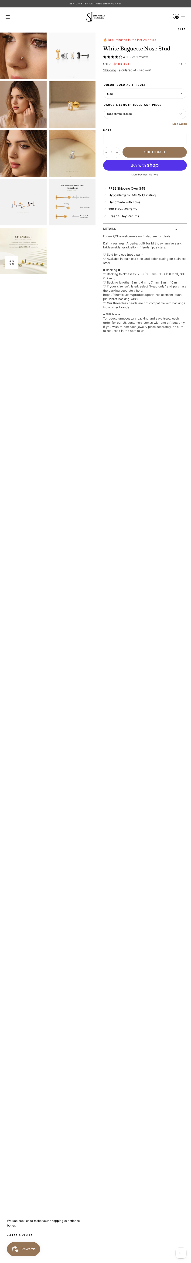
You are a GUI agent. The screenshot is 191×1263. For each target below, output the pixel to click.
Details (109, 229)
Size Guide (179, 123)
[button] (7, 17)
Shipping (109, 70)
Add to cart (155, 152)
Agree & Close (20, 1235)
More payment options (144, 174)
